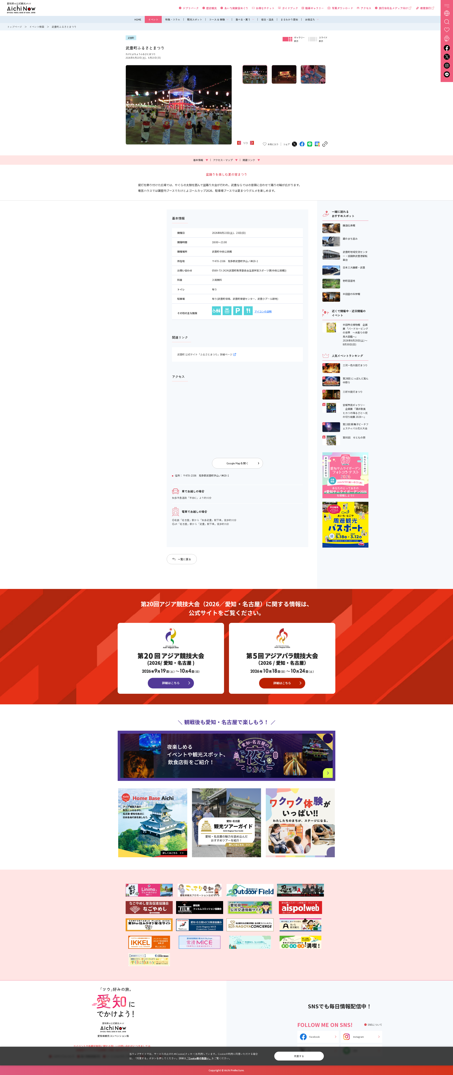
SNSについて (375, 1024)
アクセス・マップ (225, 160)
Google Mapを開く (237, 463)
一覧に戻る (184, 559)
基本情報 (200, 160)
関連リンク (251, 160)
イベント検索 (36, 26)
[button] (128, 105)
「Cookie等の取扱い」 (198, 1058)
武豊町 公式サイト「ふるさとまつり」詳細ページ (204, 354)
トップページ (14, 26)
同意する (299, 1056)
